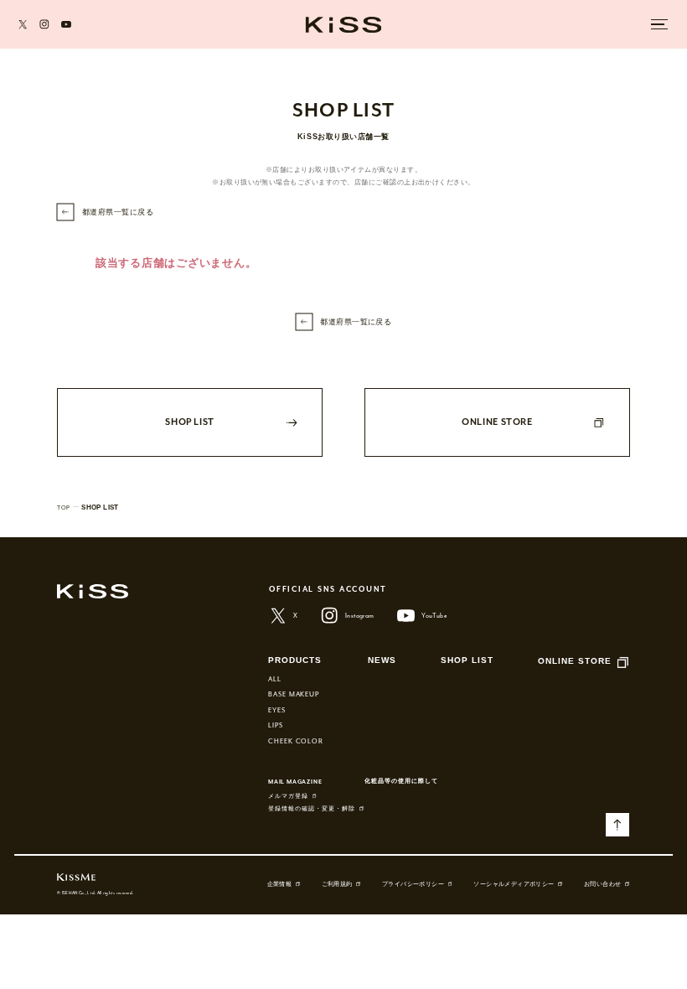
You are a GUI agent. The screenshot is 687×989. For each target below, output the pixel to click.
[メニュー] (660, 23)
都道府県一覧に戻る (117, 212)
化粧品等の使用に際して (401, 781)
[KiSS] (343, 24)
